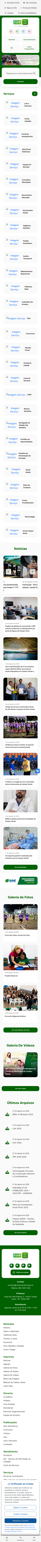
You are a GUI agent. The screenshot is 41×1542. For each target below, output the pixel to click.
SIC (12, 48)
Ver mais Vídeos (20, 1088)
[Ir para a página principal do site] (21, 23)
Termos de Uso (30, 1527)
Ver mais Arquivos (20, 1232)
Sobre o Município (11, 1331)
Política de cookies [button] (22, 1272)
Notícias (6, 1360)
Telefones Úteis (10, 1335)
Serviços (9, 93)
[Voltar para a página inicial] (20, 1256)
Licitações (7, 1444)
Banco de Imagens (11, 1379)
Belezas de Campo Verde (14, 1382)
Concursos (8, 1430)
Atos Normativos (10, 1426)
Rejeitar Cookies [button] (20, 1507)
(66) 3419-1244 (24, 1288)
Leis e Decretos (10, 1440)
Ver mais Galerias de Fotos (20, 1030)
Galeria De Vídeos (11, 1375)
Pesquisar (20, 81)
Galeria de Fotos (10, 1368)
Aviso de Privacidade (17, 1527)
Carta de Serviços (29, 39)
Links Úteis (8, 1386)
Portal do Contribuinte (13, 1476)
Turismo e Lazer (10, 1338)
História (6, 1327)
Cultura (6, 1433)
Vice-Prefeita (9, 1404)
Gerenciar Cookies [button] (20, 1521)
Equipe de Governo (11, 1415)
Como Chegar (9, 1349)
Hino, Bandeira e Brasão (13, 1346)
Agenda (6, 1364)
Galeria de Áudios (11, 1371)
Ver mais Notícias (20, 867)
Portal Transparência (29, 48)
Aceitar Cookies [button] (20, 1514)
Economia (7, 1342)
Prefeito (6, 1400)
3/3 (33, 559)
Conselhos (7, 1397)
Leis (5, 1437)
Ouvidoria (12, 39)
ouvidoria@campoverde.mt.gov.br (20, 1285)
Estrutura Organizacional (14, 1411)
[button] (9, 13)
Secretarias (8, 1408)
